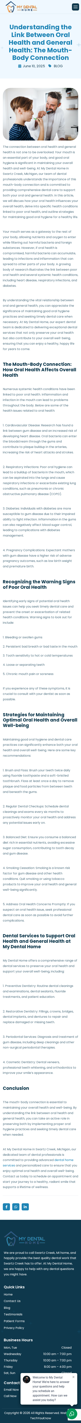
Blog (7, 1308)
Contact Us (12, 1301)
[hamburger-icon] (75, 7)
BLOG (58, 66)
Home (8, 1294)
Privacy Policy (14, 1328)
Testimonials (13, 1314)
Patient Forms (14, 1321)
